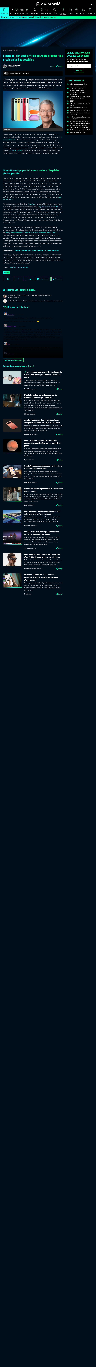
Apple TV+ (31, 204)
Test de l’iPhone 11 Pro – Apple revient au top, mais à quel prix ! (37, 250)
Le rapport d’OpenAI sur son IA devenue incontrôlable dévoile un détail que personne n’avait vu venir (41, 577)
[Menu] (4, 4)
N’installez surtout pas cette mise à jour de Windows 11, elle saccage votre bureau (40, 396)
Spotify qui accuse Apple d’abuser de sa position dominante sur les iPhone (30, 232)
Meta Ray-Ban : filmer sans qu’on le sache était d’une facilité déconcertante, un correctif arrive (42, 555)
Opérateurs (37, 17)
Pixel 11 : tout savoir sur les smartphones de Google (78, 89)
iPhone (31, 17)
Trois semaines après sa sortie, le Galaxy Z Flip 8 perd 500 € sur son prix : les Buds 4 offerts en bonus (43, 375)
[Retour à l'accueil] (48, 4)
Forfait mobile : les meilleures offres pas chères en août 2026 (79, 126)
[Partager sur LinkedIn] (30, 279)
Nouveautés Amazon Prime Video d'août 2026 (80, 113)
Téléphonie (4, 13)
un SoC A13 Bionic (16, 150)
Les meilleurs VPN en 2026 (78, 132)
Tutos (41, 13)
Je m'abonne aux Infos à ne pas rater (19, 73)
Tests (55, 17)
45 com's (52, 66)
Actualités (83, 13)
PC (11, 13)
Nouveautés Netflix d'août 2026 (79, 108)
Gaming (16, 13)
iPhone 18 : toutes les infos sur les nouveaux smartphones (80, 97)
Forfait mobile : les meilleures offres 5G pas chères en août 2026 (80, 122)
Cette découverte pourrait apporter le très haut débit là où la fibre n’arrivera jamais (42, 512)
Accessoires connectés (15, 17)
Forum (90, 13)
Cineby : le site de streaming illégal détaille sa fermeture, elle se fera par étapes (41, 533)
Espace (27, 13)
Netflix (26, 505)
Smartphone (27, 389)
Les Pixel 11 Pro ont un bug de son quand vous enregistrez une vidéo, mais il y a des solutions (42, 421)
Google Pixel (27, 434)
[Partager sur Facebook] (19, 279)
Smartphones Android (47, 17)
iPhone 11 (6, 273)
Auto (22, 13)
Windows (26, 414)
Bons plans (34, 13)
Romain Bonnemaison (14, 65)
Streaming (70, 13)
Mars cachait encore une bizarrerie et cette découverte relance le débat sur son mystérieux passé (42, 443)
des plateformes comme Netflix (48, 206)
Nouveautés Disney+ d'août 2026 (80, 110)
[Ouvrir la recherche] (92, 4)
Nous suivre (58, 279)
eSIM (62, 13)
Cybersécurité (54, 13)
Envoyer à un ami (44, 279)
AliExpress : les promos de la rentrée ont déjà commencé (78, 85)
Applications (25, 17)
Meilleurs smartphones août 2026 (80, 130)
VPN (46, 13)
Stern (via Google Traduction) (19, 267)
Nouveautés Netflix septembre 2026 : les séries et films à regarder (43, 490)
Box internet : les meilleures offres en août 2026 (80, 118)
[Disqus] (33, 335)
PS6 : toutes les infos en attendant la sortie (80, 104)
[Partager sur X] (8, 279)
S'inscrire (79, 70)
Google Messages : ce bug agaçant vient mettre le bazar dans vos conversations (43, 467)
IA (77, 13)
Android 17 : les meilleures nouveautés (77, 93)
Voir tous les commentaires (13, 360)
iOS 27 (72, 101)
